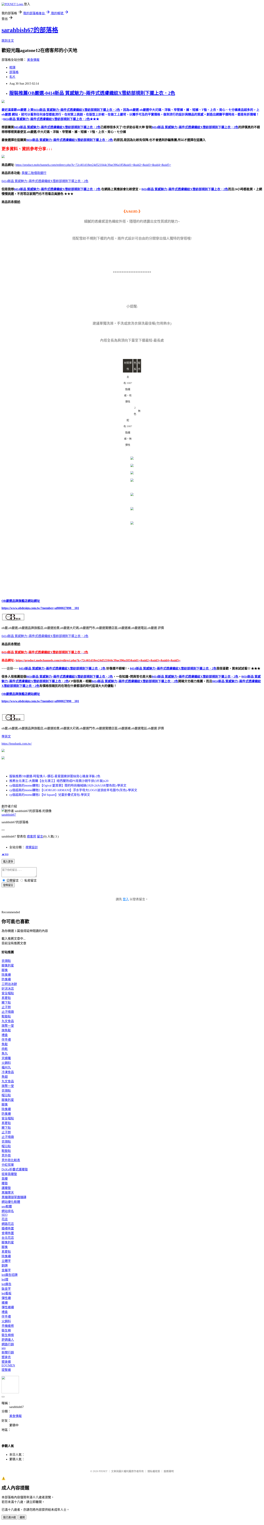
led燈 (5, 1279)
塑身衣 (6, 1357)
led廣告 (6, 1284)
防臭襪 (6, 979)
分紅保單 (8, 1164)
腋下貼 (6, 1002)
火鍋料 (6, 1062)
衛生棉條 (8, 1335)
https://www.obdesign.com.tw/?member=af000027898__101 (40, 608)
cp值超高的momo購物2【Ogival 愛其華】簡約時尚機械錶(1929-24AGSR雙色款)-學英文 (67, 785)
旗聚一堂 (8, 1025)
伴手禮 (6, 1039)
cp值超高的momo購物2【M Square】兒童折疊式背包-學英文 (49, 794)
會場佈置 (8, 1233)
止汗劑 (6, 1007)
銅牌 (5, 1265)
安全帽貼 (8, 993)
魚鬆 (5, 1044)
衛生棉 (6, 1330)
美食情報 (33, 59)
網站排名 (8, 1211)
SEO (5, 1214)
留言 (40, 836)
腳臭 (5, 970)
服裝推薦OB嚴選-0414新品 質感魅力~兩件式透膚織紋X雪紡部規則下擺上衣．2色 (92, 93)
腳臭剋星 (8, 965)
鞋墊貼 (6, 1016)
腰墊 (5, 1183)
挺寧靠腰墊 (9, 1174)
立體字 (6, 1261)
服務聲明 (169, 1471)
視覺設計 (32, 847)
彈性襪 (6, 1298)
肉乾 (5, 1049)
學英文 (6, 736)
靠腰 (5, 1178)
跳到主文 (8, 40)
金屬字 (6, 1270)
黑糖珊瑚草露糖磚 (14, 1197)
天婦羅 (6, 1058)
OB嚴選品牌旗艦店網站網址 (21, 601)
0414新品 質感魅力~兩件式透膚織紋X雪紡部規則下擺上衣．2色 (57, 127)
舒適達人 (8, 1339)
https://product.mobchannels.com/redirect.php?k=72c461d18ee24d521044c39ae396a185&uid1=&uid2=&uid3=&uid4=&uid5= (93, 164)
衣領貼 (6, 960)
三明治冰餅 (9, 984)
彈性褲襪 (8, 1307)
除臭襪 (6, 974)
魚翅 (5, 1076)
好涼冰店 (8, 988)
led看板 (6, 1293)
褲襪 (5, 1302)
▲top (5, 854)
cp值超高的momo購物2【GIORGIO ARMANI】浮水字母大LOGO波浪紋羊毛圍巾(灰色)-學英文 (73, 790)
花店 (5, 1219)
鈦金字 (6, 1288)
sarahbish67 (9, 814)
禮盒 (5, 1035)
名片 (12, 76)
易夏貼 (6, 998)
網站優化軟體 (11, 1201)
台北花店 (8, 1237)
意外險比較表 (11, 1160)
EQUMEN (8, 1365)
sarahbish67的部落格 (30, 29)
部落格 (14, 72)
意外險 (6, 1155)
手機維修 (8, 1325)
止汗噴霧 (8, 1011)
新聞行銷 (8, 1352)
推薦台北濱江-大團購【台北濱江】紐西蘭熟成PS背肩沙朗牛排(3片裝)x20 (58, 780)
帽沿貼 (6, 1095)
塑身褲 (6, 1361)
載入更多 (8, 861)
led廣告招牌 (10, 1274)
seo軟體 (7, 1206)
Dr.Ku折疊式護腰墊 (15, 1169)
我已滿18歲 (9, 1517)
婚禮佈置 (8, 1228)
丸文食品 (8, 1021)
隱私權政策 (153, 1471)
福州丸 (6, 1067)
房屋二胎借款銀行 (34, 173)
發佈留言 (8, 885)
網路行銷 (8, 1344)
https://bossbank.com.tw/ (17, 743)
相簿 (12, 67)
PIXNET (103, 1471)
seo (4, 1348)
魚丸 (5, 1053)
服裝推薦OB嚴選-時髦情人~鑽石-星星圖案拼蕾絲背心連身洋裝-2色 (54, 776)
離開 (22, 1517)
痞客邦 (31, 836)
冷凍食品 (8, 1072)
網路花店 (8, 1223)
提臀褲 (6, 1369)
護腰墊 (6, 1188)
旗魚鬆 (6, 1030)
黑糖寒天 (8, 1192)
